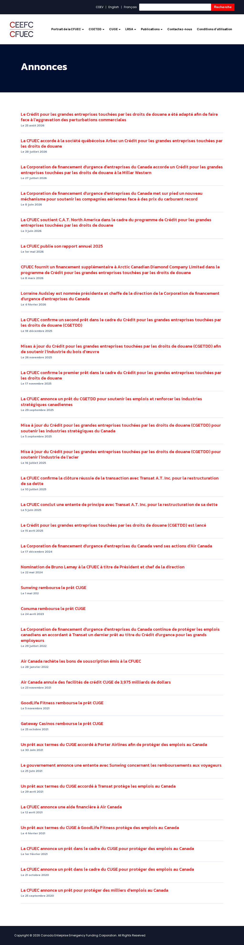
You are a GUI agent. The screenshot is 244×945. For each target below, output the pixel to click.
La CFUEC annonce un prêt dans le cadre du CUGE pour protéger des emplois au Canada (107, 848)
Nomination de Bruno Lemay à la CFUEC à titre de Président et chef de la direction (102, 567)
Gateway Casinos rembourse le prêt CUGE (62, 723)
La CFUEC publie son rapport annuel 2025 (62, 246)
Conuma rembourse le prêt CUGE (53, 608)
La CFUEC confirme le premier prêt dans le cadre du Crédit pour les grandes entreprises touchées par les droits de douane (121, 375)
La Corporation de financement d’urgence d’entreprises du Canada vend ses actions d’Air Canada (116, 546)
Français (130, 7)
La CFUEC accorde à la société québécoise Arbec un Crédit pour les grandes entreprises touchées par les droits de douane (122, 143)
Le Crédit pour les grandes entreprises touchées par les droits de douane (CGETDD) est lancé (113, 525)
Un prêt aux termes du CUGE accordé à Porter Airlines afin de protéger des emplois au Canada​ (114, 744)
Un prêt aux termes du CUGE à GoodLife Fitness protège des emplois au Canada (100, 827)
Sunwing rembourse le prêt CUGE (53, 587)
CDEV (99, 7)
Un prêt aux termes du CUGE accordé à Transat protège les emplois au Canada (98, 786)
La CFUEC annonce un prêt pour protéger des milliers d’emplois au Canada (94, 890)
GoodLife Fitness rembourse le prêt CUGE (62, 703)
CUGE (113, 29)
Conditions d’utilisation (214, 29)
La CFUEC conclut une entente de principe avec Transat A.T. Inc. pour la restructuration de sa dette (119, 504)
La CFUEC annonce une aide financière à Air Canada (71, 807)
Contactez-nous (179, 29)
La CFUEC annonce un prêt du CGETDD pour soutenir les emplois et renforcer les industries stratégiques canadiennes (111, 401)
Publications (150, 29)
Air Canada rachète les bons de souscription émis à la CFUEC (81, 661)
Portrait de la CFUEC (66, 29)
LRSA (129, 29)
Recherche (223, 7)
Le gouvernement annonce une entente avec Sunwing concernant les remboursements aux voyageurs (121, 765)
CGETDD (95, 29)
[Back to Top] (235, 917)
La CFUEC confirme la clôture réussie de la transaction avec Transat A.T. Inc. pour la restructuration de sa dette (120, 481)
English (113, 7)
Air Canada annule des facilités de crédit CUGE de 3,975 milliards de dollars (96, 682)
